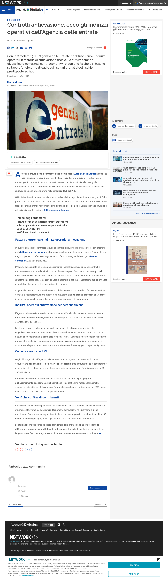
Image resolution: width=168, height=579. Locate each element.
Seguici (47, 525)
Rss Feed (34, 530)
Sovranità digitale (72, 10)
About (12, 530)
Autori (19, 530)
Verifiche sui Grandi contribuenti (33, 232)
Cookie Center (99, 530)
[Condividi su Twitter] (17, 48)
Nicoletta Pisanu (14, 82)
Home (10, 40)
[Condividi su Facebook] (8, 48)
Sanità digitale (155, 10)
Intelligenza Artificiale (114, 10)
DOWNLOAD (151, 72)
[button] (7, 10)
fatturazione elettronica (56, 210)
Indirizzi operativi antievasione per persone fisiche (42, 225)
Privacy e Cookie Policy (49, 530)
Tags (26, 530)
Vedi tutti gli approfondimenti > (148, 213)
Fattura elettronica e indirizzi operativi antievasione (42, 221)
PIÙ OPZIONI (134, 574)
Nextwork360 (15, 541)
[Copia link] (26, 48)
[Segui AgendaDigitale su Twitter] (63, 525)
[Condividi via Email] (22, 48)
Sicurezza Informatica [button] (135, 10)
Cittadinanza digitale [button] (91, 10)
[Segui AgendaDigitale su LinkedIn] (58, 525)
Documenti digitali (24, 40)
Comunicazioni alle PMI (28, 229)
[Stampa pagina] (31, 48)
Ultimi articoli (56, 10)
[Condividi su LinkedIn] (13, 48)
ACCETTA (134, 565)
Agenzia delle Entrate (85, 173)
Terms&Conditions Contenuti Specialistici (76, 530)
